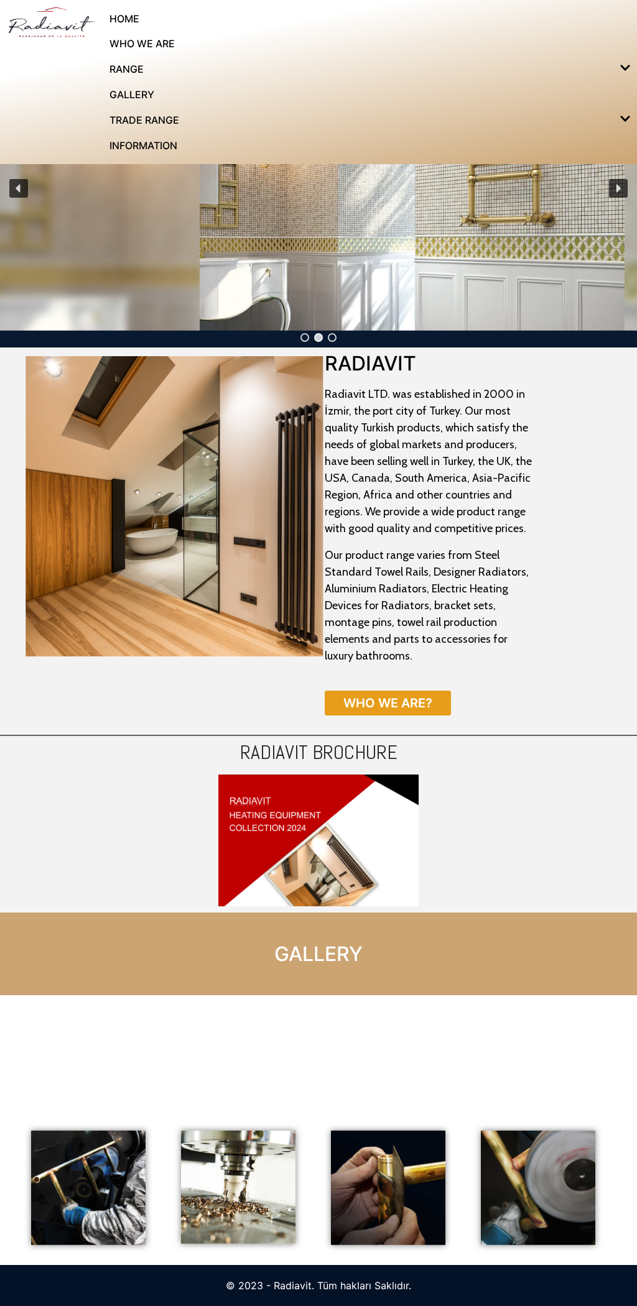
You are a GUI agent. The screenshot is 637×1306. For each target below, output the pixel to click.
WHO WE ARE (142, 43)
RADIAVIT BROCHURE (319, 752)
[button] (304, 337)
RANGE (126, 69)
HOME (124, 18)
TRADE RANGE (144, 120)
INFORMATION (143, 145)
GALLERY (131, 94)
